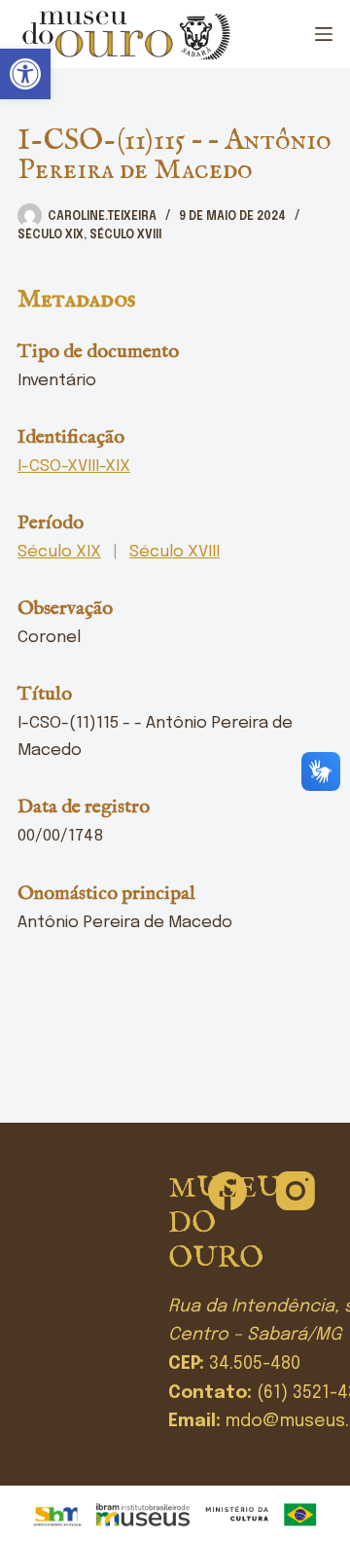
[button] (25, 74)
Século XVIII (125, 235)
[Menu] (323, 34)
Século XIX (51, 235)
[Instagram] (295, 1190)
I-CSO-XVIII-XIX (74, 466)
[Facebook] (227, 1190)
